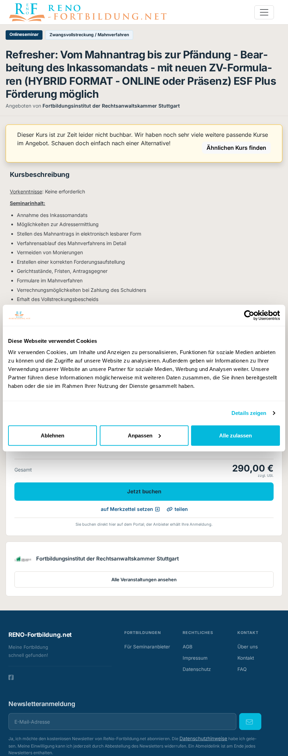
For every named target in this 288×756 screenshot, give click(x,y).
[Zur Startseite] (87, 11)
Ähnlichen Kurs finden (236, 147)
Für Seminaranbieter (147, 646)
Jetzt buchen (144, 491)
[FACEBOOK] (11, 677)
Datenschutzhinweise (203, 738)
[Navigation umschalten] (264, 12)
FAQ (242, 669)
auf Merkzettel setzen (127, 509)
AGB (187, 646)
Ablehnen (52, 435)
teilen (181, 509)
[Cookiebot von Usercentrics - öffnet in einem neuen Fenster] (249, 315)
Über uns (247, 646)
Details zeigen (248, 413)
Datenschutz (197, 669)
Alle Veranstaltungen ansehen (144, 579)
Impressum (195, 658)
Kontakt (245, 658)
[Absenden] (250, 721)
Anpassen (140, 435)
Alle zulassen (235, 435)
